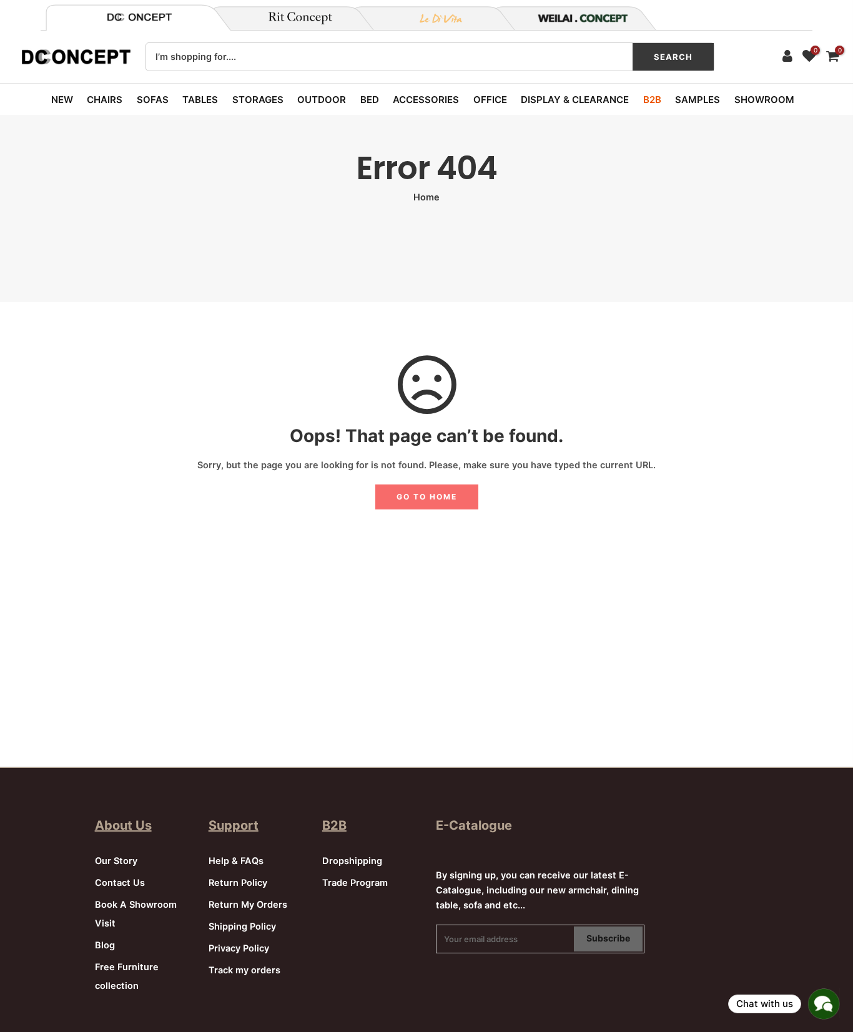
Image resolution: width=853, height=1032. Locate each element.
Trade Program (355, 882)
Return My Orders (248, 904)
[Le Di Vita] (434, 18)
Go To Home (427, 496)
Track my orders (244, 970)
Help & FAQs (236, 861)
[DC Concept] (575, 18)
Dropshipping (352, 861)
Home (426, 197)
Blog (105, 945)
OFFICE (490, 100)
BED (369, 100)
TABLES (200, 100)
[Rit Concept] (293, 18)
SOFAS (153, 100)
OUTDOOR (321, 100)
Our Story (116, 861)
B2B (652, 100)
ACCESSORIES (426, 100)
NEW (62, 100)
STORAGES (258, 100)
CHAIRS (104, 100)
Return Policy (238, 882)
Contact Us (120, 882)
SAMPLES (697, 100)
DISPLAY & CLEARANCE (575, 100)
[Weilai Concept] (139, 17)
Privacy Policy (239, 948)
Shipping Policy (242, 926)
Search (673, 57)
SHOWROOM (764, 100)
